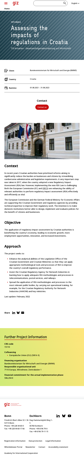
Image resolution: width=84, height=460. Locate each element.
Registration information (14, 441)
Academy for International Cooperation (21, 453)
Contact (41, 447)
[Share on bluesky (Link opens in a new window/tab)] (18, 313)
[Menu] (6, 3)
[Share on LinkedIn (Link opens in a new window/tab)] (13, 313)
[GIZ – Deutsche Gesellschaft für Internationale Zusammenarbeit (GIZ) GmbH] (15, 3)
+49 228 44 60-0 (17, 426)
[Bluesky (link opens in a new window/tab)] (64, 417)
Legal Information (53, 441)
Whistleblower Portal (13, 447)
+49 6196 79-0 (41, 428)
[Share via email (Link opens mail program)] (22, 313)
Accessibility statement (58, 447)
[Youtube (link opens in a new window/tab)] (69, 417)
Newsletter (30, 447)
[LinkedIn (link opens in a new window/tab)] (58, 417)
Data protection (35, 441)
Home (7, 8)
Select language (75, 3)
